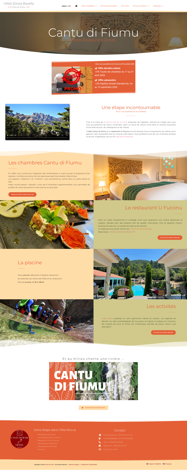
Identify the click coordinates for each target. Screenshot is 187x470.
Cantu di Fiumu (49, 464)
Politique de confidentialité (89, 464)
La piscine (30, 263)
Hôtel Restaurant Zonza (46, 435)
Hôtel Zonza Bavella (19, 3)
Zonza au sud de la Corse (115, 122)
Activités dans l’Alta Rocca (47, 443)
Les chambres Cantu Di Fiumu (49, 437)
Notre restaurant (108, 6)
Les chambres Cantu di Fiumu (45, 163)
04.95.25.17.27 (129, 232)
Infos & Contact (140, 6)
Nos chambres (87, 6)
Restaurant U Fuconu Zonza (48, 440)
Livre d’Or (41, 449)
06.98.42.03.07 (116, 232)
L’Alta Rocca (107, 318)
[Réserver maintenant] (66, 6)
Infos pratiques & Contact (47, 446)
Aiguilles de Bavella (124, 137)
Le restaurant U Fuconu (153, 208)
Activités (125, 6)
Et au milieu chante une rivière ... (94, 358)
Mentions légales (74, 464)
